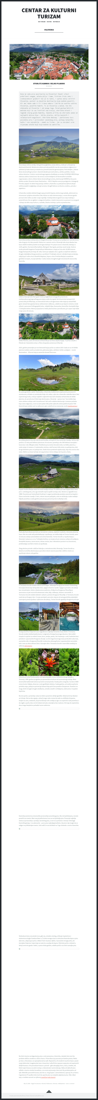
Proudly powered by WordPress (17, 1095)
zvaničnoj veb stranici (48, 1077)
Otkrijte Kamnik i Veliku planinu (49, 83)
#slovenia (55, 1083)
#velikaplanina (61, 1083)
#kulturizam (49, 1083)
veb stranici (28, 646)
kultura (49, 21)
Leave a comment (70, 1083)
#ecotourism (38, 1083)
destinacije (56, 21)
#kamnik (43, 1083)
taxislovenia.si (72, 406)
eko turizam (41, 21)
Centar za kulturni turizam (49, 13)
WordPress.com (40, 1095)
